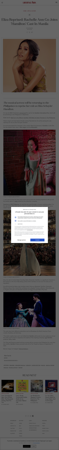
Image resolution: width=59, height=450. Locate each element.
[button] (29, 224)
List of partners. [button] (30, 229)
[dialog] (29, 225)
